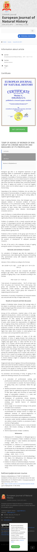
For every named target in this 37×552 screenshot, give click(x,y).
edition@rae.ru (11, 512)
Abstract (6, 159)
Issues (9, 42)
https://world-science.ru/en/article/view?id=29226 (19, 484)
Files (5, 155)
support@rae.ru (21, 511)
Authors (6, 151)
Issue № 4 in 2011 (17, 42)
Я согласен (15, 546)
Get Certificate (18, 129)
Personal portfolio (28, 36)
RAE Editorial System (7, 533)
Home (4, 42)
